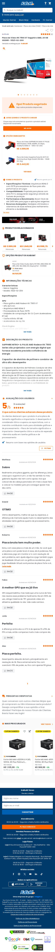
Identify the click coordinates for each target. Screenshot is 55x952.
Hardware (35, 20)
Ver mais (27, 172)
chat (19, 838)
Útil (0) (10, 493)
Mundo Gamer (9, 20)
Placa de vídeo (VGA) (33, 26)
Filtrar (47, 448)
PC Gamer (47, 20)
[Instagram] (19, 874)
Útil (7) (10, 671)
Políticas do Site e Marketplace (27, 919)
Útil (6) (10, 638)
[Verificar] (17, 932)
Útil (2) (10, 571)
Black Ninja (23, 20)
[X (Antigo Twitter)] (24, 874)
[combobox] (27, 10)
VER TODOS (46, 724)
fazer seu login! (16, 713)
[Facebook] (13, 874)
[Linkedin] (36, 874)
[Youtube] (30, 874)
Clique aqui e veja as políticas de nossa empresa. (27, 914)
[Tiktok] (41, 874)
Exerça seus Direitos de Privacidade (27, 926)
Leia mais (6, 566)
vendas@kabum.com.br (42, 838)
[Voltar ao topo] (27, 892)
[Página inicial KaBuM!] (27, 3)
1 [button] (27, 683)
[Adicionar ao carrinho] (29, 731)
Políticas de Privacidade (27, 922)
